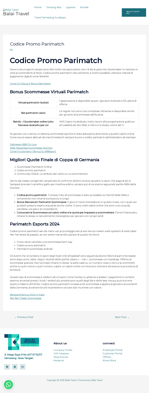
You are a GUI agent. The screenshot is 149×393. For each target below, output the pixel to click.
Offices (107, 357)
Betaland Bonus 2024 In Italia (27, 294)
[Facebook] (7, 367)
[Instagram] (15, 367)
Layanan (71, 7)
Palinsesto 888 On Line (23, 144)
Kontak (84, 7)
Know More (109, 360)
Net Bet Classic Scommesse (25, 298)
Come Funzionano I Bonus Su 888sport (33, 151)
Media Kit (59, 360)
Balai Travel (16, 13)
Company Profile (63, 350)
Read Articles (61, 357)
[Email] (22, 367)
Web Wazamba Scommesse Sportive (31, 148)
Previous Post (23, 317)
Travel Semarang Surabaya (50, 17)
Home (37, 7)
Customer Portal (112, 353)
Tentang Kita (53, 7)
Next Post (122, 317)
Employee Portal (113, 350)
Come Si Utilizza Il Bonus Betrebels (30, 83)
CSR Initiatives (61, 353)
